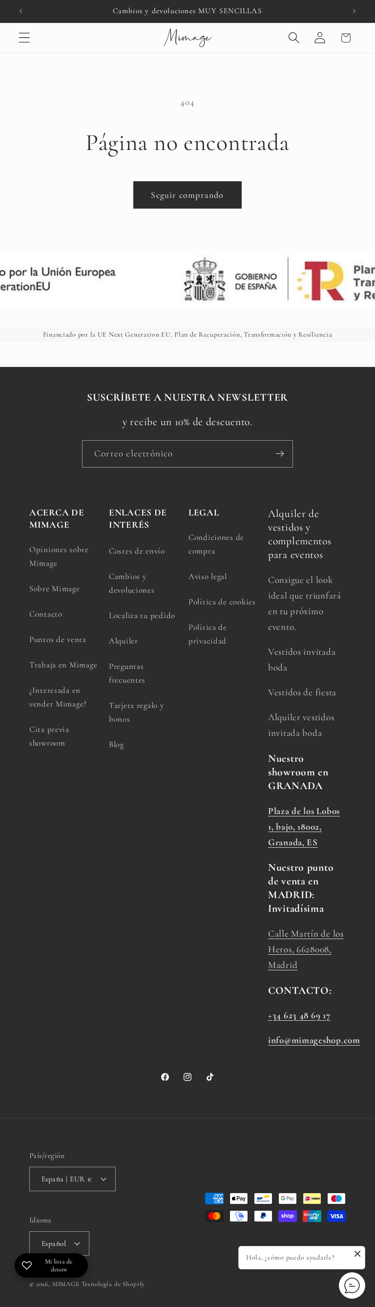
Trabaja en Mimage (63, 665)
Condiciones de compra (216, 544)
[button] (25, 38)
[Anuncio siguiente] (354, 11)
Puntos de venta (57, 639)
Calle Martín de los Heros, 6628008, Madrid (306, 949)
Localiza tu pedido (142, 615)
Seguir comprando (187, 195)
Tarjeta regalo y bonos (136, 712)
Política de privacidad (207, 634)
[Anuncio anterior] (20, 11)
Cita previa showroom (49, 736)
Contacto (45, 614)
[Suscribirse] (279, 454)
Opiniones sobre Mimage (59, 556)
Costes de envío (137, 551)
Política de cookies (222, 602)
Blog (116, 744)
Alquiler (123, 641)
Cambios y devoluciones (132, 583)
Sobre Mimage (54, 588)
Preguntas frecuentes (127, 673)
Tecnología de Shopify (114, 1284)
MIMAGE (66, 1284)
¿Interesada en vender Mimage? (58, 697)
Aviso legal (207, 576)
